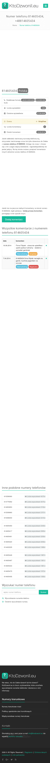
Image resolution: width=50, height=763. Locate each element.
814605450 (24, 525)
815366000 (24, 518)
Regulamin (29, 752)
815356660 (24, 512)
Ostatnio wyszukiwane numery (16, 601)
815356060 (24, 496)
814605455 (24, 576)
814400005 (24, 547)
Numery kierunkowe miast (11, 706)
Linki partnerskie (18, 755)
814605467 (24, 560)
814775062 (24, 501)
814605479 (24, 571)
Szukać (43, 592)
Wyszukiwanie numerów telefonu (17, 598)
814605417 (24, 531)
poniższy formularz (15, 736)
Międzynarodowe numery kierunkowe (15, 716)
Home (14, 25)
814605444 (24, 566)
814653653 (24, 507)
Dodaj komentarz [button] (14, 219)
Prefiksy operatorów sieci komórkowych (16, 711)
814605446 (24, 555)
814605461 (24, 536)
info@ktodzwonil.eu (35, 733)
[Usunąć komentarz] (46, 245)
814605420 (24, 542)
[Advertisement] (25, 60)
